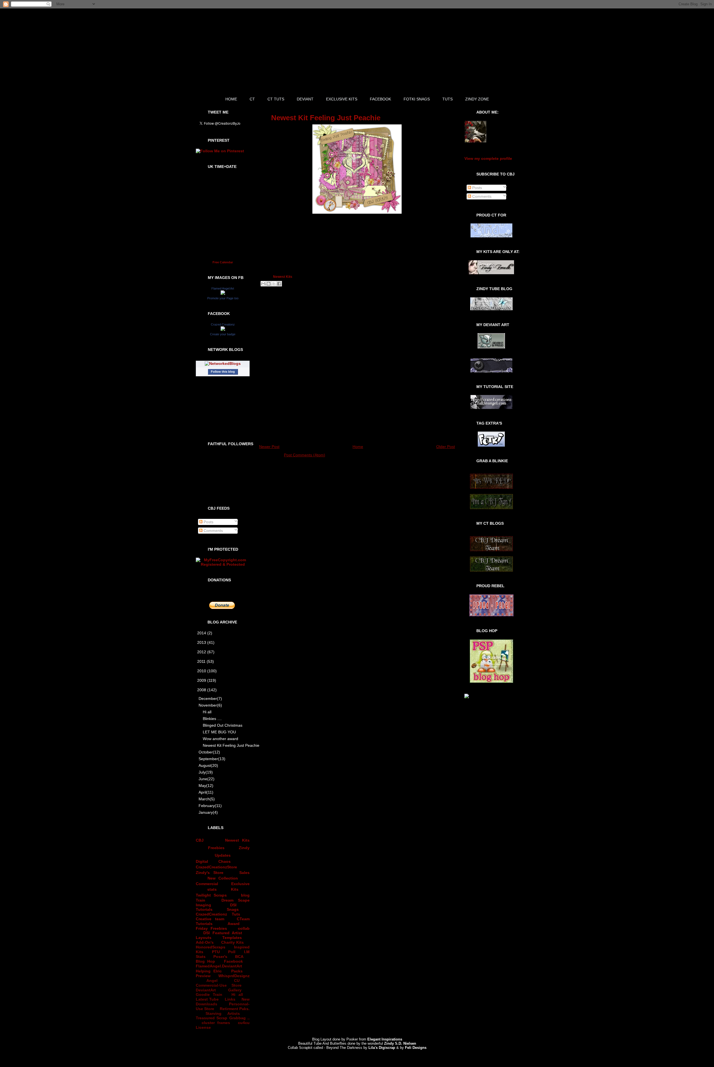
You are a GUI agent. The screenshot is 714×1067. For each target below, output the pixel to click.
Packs (237, 971)
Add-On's (205, 942)
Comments (212, 530)
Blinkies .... (212, 718)
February (210, 805)
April (206, 792)
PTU (216, 952)
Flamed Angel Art (222, 288)
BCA (239, 956)
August (208, 765)
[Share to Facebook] (279, 283)
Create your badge (222, 334)
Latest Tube (207, 999)
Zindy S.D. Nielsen (400, 1043)
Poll (231, 952)
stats (212, 889)
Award (234, 923)
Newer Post (269, 446)
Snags (233, 909)
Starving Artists (223, 1013)
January (208, 812)
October (209, 752)
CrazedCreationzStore (216, 867)
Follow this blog (223, 371)
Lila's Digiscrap (381, 1048)
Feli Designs (415, 1048)
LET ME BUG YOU (219, 732)
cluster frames (216, 1022)
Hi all (207, 712)
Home (358, 446)
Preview (203, 976)
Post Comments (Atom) (304, 455)
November (210, 705)
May (206, 785)
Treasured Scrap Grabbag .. (223, 1018)
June (206, 779)
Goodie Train (209, 994)
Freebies (216, 848)
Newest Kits (237, 840)
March (207, 799)
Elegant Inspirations (384, 1039)
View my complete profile (488, 158)
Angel (212, 980)
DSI (233, 905)
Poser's (220, 956)
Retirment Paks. (235, 1008)
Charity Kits (232, 942)
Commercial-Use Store (219, 985)
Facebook (233, 961)
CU (237, 980)
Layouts (203, 937)
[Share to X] (274, 283)
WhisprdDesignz (234, 976)
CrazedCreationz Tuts (218, 914)
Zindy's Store (209, 872)
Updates (223, 855)
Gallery (235, 990)
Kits (234, 889)
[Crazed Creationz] (223, 329)
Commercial (207, 883)
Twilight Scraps (211, 895)
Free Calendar (223, 262)
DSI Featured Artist (222, 933)
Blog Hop (205, 961)
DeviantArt (206, 990)
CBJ (200, 840)
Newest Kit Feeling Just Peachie (227, 745)
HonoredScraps (210, 947)
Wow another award (220, 738)
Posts (207, 522)
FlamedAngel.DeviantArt (219, 966)
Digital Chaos (213, 861)
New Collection (223, 878)
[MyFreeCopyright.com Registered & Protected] (223, 564)
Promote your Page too (222, 298)
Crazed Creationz (223, 324)
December (210, 698)
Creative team (210, 919)
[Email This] (263, 283)
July (206, 772)
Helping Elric (209, 971)
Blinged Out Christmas (222, 725)
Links (230, 999)
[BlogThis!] (268, 283)
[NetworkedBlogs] (223, 363)
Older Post (445, 446)
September (212, 759)
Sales (244, 872)
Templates (232, 937)
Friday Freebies (211, 928)
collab (244, 928)
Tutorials (204, 909)
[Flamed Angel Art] (223, 293)
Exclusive (240, 883)
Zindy (244, 848)
